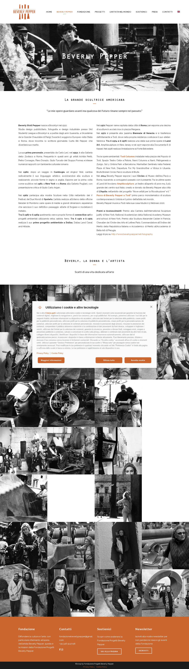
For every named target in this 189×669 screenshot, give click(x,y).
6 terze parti (51, 313)
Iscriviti (143, 651)
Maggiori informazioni (51, 360)
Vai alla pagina (109, 651)
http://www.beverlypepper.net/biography (132, 234)
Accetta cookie (138, 360)
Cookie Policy (57, 353)
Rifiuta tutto (109, 360)
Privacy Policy (43, 353)
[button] (151, 307)
